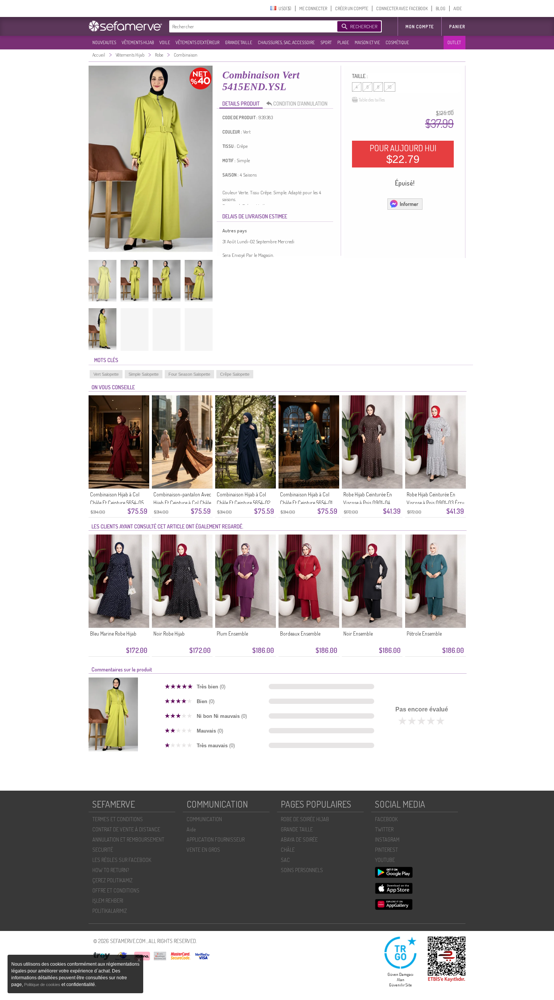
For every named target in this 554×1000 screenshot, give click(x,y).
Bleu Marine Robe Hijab (113, 633)
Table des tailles (372, 100)
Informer (409, 204)
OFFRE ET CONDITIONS (115, 890)
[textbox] (251, 26)
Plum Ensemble (232, 633)
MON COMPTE (420, 26)
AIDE (457, 8)
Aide (191, 829)
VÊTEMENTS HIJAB (138, 42)
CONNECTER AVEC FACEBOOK (402, 8)
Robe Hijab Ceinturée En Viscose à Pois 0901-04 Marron (367, 502)
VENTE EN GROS (203, 849)
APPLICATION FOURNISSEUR (216, 839)
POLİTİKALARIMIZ (109, 911)
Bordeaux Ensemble (300, 633)
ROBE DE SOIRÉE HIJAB (305, 819)
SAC (285, 860)
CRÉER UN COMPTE (351, 8)
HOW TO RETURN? (110, 870)
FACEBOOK (386, 819)
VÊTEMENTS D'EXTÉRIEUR (197, 42)
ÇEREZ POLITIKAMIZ (112, 880)
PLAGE (343, 42)
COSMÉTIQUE (397, 42)
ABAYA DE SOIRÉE (299, 839)
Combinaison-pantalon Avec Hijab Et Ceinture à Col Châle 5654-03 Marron (182, 502)
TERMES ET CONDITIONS (117, 819)
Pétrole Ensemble (424, 633)
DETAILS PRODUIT (241, 103)
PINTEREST (386, 849)
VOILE (164, 42)
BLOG (440, 8)
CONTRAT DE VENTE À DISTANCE (126, 829)
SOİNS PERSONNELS (302, 870)
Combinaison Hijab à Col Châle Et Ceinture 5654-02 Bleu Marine (243, 502)
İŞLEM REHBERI (107, 900)
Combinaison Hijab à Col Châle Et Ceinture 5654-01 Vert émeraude (306, 502)
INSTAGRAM (387, 839)
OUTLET (454, 42)
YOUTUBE (385, 860)
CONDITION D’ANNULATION (300, 103)
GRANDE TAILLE (238, 42)
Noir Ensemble (358, 633)
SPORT (326, 42)
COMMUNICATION (204, 819)
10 (390, 87)
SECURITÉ (102, 849)
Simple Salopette (144, 374)
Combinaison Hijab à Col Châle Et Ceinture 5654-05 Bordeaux (117, 502)
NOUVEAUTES (104, 42)
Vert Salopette (106, 374)
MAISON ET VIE (367, 42)
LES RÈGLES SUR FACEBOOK (121, 860)
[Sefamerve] (127, 26)
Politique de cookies (42, 984)
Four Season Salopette (189, 374)
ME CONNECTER (313, 8)
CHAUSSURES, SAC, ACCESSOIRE (286, 42)
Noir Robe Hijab (169, 633)
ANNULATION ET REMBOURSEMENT (128, 839)
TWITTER (384, 829)
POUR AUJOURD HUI (403, 154)
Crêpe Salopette (234, 374)
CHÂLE (288, 849)
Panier (457, 26)
